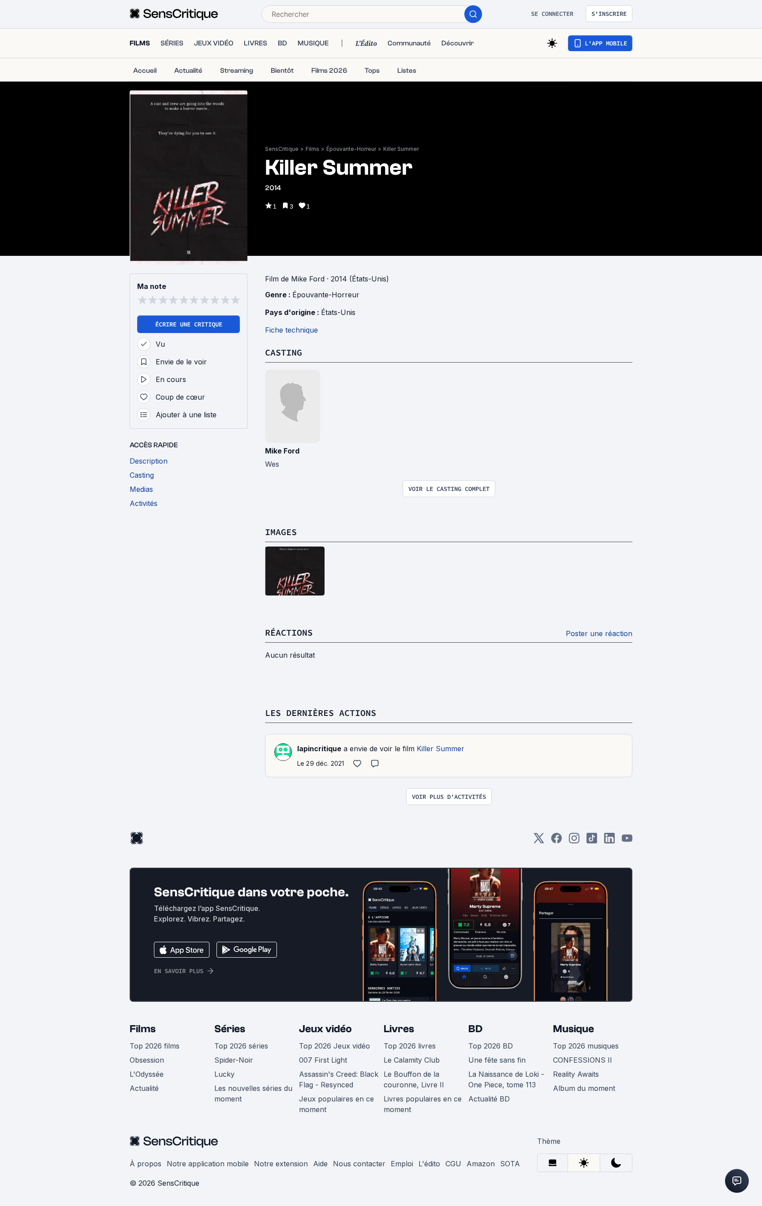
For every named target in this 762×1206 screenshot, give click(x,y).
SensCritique (282, 149)
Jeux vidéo (325, 1029)
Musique (573, 1029)
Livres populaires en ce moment (423, 1104)
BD (475, 1029)
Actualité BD (489, 1098)
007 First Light (323, 1060)
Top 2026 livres (410, 1045)
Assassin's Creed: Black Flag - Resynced (338, 1079)
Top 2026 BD (490, 1045)
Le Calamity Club (412, 1060)
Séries (229, 1029)
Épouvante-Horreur (351, 149)
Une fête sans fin (497, 1060)
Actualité (144, 1088)
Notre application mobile (208, 1163)
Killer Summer (401, 149)
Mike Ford (282, 450)
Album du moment (584, 1088)
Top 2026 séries (241, 1045)
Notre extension (281, 1163)
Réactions (289, 632)
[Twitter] (539, 841)
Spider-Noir (233, 1060)
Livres (399, 1029)
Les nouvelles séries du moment (253, 1093)
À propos (145, 1163)
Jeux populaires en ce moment (336, 1104)
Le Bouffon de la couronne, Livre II (414, 1079)
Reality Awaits (576, 1074)
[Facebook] (556, 841)
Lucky (224, 1074)
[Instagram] (574, 841)
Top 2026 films (154, 1045)
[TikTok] (591, 841)
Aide (320, 1163)
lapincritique (319, 748)
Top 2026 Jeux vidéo (334, 1045)
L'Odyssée (147, 1074)
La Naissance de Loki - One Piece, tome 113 (506, 1079)
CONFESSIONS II (582, 1060)
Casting (283, 352)
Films (312, 149)
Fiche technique (291, 330)
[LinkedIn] (609, 841)
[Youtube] (627, 841)
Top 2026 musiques (586, 1045)
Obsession (147, 1060)
